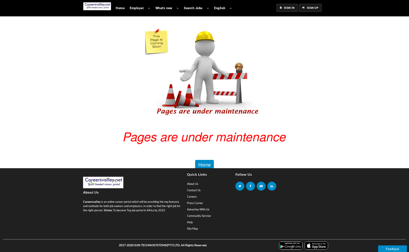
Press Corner (195, 203)
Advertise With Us (198, 209)
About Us (192, 183)
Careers (192, 196)
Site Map (192, 228)
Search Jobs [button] (193, 8)
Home (120, 8)
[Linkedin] (271, 186)
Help (190, 222)
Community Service (199, 215)
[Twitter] (239, 186)
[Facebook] (250, 186)
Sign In (289, 7)
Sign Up (312, 7)
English (219, 8)
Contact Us (194, 190)
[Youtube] (261, 186)
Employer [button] (137, 8)
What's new (164, 8)
